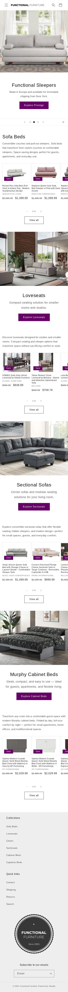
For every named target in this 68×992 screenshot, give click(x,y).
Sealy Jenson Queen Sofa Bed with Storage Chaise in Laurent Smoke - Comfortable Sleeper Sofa (16, 568)
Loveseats (11, 833)
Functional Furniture (28, 986)
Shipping (11, 889)
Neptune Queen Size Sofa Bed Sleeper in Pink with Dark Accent (46, 188)
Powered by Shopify (47, 986)
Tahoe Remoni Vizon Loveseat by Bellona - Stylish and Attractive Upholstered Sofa (45, 379)
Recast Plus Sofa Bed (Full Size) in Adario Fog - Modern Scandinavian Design (16, 188)
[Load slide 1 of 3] (30, 122)
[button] (6, 5)
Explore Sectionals (34, 506)
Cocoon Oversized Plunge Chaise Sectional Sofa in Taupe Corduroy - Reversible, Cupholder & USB (46, 568)
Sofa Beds (11, 826)
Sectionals (12, 848)
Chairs (9, 841)
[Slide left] (27, 211)
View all (34, 220)
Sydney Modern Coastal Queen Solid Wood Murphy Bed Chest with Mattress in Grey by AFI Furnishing (15, 762)
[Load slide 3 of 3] (38, 122)
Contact (10, 882)
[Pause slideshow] (64, 122)
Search (10, 904)
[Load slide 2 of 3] (34, 122)
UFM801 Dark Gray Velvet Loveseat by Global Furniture (16, 376)
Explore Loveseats (34, 317)
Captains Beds (14, 862)
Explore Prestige (34, 105)
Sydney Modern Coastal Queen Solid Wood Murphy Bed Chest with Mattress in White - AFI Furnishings (44, 762)
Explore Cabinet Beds (34, 696)
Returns (10, 897)
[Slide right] (40, 211)
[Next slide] (43, 122)
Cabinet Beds (13, 855)
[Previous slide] (24, 122)
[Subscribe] (50, 973)
